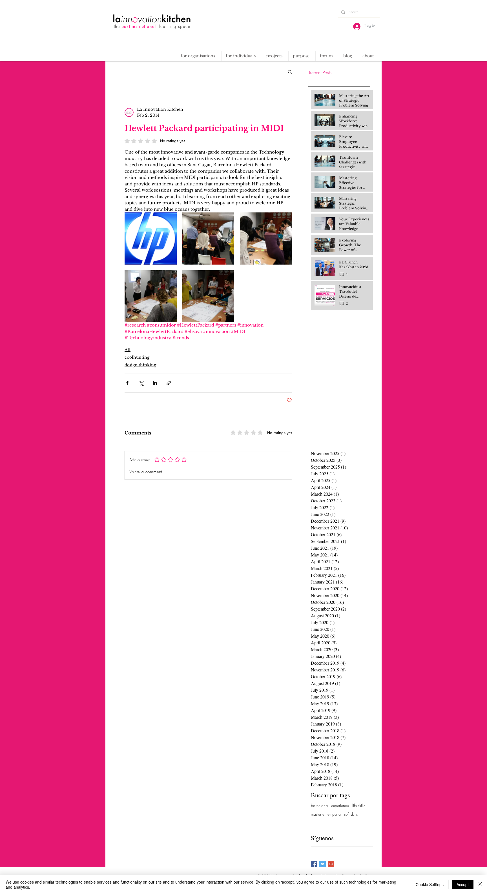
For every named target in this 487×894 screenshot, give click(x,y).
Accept (463, 884)
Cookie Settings (430, 884)
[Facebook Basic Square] (314, 864)
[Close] (480, 884)
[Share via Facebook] (127, 383)
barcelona (319, 805)
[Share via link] (168, 383)
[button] (275, 56)
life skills (358, 805)
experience (340, 805)
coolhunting (137, 357)
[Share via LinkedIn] (155, 383)
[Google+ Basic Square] (331, 864)
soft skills (351, 814)
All (127, 349)
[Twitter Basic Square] (322, 864)
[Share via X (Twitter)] (141, 383)
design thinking (140, 364)
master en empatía (326, 814)
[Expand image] (151, 238)
